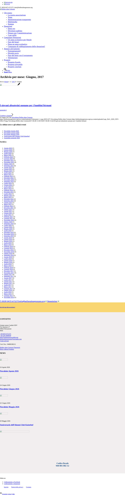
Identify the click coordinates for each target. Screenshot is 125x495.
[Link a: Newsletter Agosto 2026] (4, 360)
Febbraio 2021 (8, 216)
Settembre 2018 (9, 255)
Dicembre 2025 (8, 160)
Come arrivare (4, 341)
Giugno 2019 (8, 239)
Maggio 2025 (8, 171)
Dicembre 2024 (8, 178)
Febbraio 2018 (8, 267)
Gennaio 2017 (8, 288)
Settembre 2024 (9, 181)
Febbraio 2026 (8, 157)
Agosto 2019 (8, 238)
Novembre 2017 (9, 273)
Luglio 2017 (8, 280)
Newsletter (52, 301)
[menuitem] (64, 18)
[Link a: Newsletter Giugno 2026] (4, 378)
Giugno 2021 (8, 213)
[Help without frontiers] (46, 301)
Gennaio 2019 (8, 248)
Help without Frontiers (7, 349)
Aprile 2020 (7, 231)
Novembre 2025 (9, 162)
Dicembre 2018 (8, 250)
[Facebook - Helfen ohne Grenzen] (58, 301)
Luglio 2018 (8, 259)
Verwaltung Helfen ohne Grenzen (22, 117)
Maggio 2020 (8, 229)
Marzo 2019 (7, 245)
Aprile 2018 (7, 264)
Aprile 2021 (7, 215)
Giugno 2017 (8, 281)
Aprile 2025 (7, 173)
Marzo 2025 (7, 174)
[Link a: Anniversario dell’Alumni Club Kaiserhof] (4, 414)
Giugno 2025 (8, 169)
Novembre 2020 (9, 220)
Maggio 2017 (8, 283)
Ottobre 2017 (8, 274)
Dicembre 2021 (8, 208)
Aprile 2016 (7, 292)
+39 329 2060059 (5, 335)
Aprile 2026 (7, 153)
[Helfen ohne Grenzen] (7, 9)
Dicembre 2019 (8, 232)
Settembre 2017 (9, 276)
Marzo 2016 (7, 294)
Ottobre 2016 (8, 290)
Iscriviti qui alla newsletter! (7, 307)
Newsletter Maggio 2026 (11, 134)
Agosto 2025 (8, 167)
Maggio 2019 (8, 241)
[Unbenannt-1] (10, 85)
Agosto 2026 (8, 148)
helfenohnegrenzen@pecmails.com (11, 339)
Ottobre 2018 (8, 253)
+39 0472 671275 (5, 334)
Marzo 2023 (7, 197)
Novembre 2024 (9, 180)
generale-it (3, 110)
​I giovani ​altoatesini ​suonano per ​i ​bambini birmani (25, 105)
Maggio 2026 (8, 151)
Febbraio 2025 (8, 176)
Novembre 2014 (9, 297)
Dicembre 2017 (8, 271)
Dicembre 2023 (8, 192)
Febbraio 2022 (8, 206)
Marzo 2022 (7, 204)
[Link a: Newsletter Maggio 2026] (4, 396)
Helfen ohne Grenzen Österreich (10, 347)
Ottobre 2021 (8, 209)
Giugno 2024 (8, 185)
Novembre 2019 (9, 234)
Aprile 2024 (7, 187)
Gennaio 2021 (8, 218)
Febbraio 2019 (8, 246)
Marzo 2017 (7, 287)
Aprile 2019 (7, 243)
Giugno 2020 (8, 227)
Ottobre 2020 (8, 222)
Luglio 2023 (8, 194)
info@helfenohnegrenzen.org (32, 301)
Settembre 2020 (9, 223)
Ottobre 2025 (8, 164)
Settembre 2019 (9, 236)
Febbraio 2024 (8, 190)
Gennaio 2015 (8, 295)
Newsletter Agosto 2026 (11, 131)
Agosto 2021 (8, 211)
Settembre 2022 (9, 201)
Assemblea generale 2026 (12, 138)
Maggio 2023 (8, 195)
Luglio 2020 (8, 225)
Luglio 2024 (8, 183)
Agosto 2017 (8, 278)
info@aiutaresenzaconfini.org (9, 337)
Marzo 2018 (7, 266)
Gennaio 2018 (8, 269)
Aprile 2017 (7, 285)
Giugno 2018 (8, 260)
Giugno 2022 (8, 202)
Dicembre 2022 (8, 199)
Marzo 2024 (7, 188)
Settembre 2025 (9, 166)
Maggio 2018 (8, 262)
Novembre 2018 (9, 252)
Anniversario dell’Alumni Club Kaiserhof (17, 136)
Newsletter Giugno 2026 (11, 133)
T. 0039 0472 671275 (9, 301)
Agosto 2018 (8, 257)
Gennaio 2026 (8, 159)
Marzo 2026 (7, 155)
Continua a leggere (6, 115)
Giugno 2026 (8, 150)
